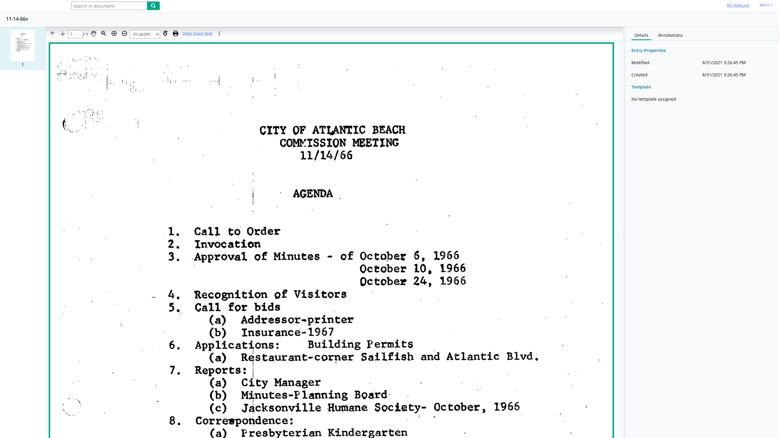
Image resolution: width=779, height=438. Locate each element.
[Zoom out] (124, 33)
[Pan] (93, 33)
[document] (702, 232)
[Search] (153, 6)
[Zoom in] (114, 33)
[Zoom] (104, 33)
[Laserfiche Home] (32, 6)
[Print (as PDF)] (175, 33)
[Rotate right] (165, 33)
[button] (22, 48)
